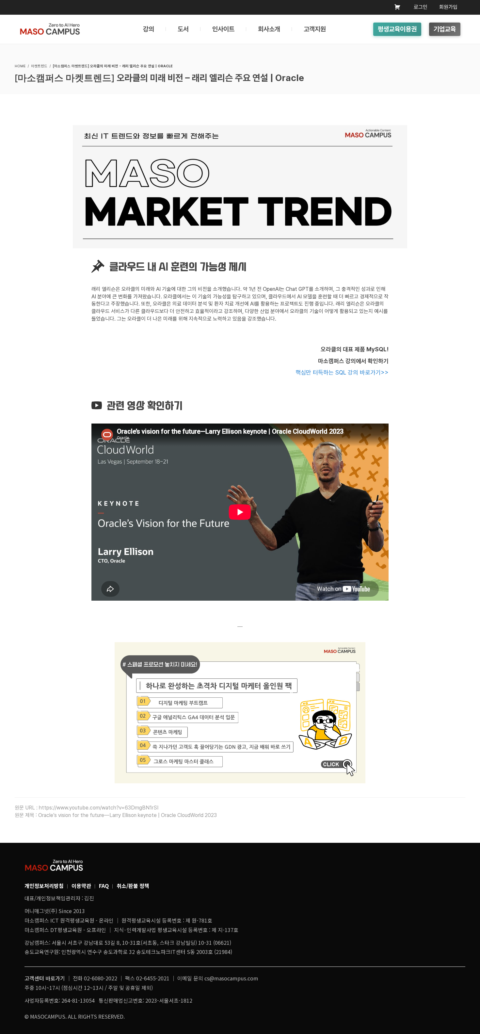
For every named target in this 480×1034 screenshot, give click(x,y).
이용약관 (81, 886)
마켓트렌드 (39, 66)
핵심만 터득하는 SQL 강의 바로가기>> (342, 372)
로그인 (420, 7)
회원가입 (448, 7)
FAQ (104, 886)
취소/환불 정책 (133, 886)
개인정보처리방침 (44, 886)
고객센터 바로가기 (44, 978)
